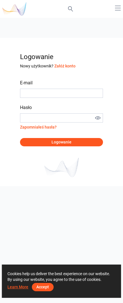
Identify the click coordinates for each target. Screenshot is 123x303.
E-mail (26, 83)
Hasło (26, 107)
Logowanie (61, 142)
